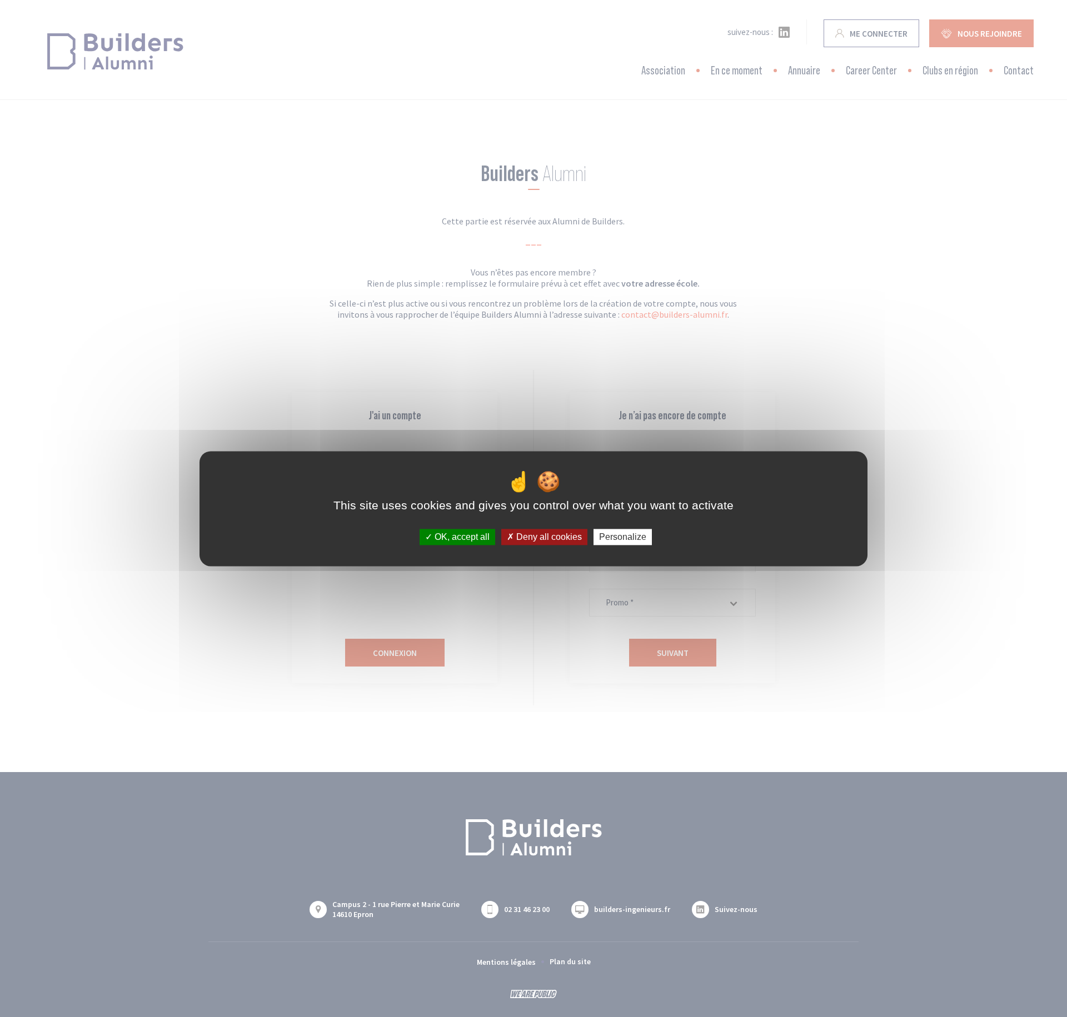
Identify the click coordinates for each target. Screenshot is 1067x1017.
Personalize (622, 537)
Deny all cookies (548, 537)
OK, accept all (461, 537)
